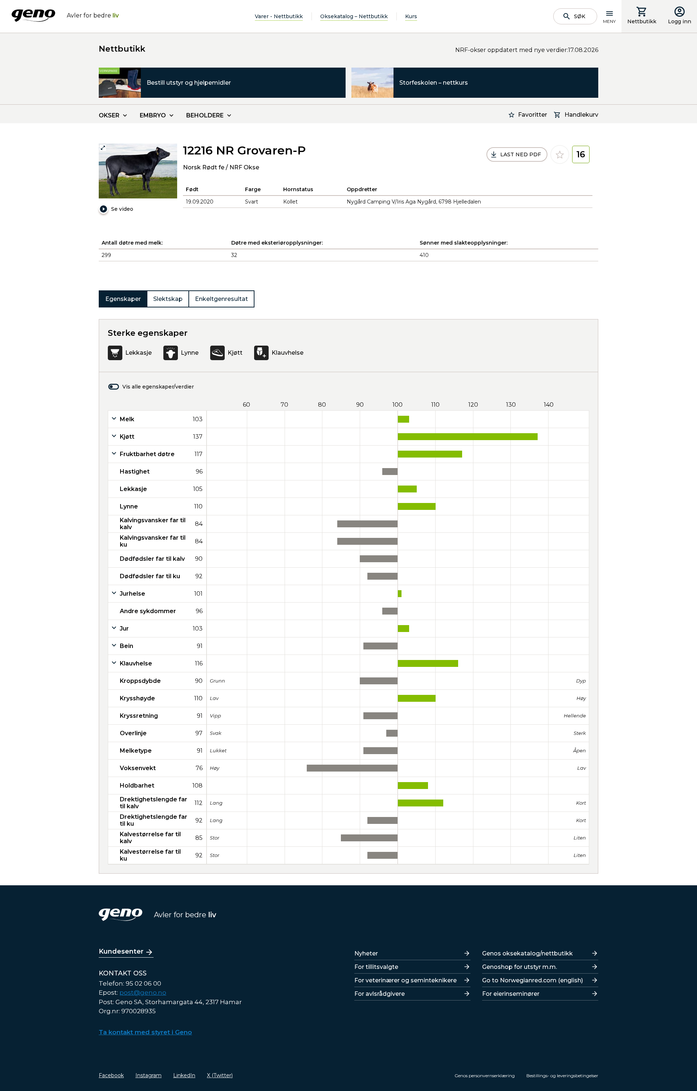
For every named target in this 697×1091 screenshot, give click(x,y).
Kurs (411, 16)
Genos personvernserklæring (485, 1075)
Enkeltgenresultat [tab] (221, 298)
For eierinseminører (510, 993)
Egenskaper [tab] (123, 298)
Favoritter (532, 114)
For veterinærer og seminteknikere (405, 980)
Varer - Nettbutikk (279, 16)
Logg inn (679, 21)
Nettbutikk (641, 21)
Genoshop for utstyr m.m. (519, 966)
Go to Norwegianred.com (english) (532, 980)
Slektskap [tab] (168, 298)
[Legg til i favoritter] (559, 154)
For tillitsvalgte (376, 966)
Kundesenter (121, 951)
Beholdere (205, 115)
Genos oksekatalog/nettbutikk (527, 953)
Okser (109, 115)
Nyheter (366, 953)
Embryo (153, 115)
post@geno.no (142, 992)
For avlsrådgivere (379, 993)
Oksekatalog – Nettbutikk (354, 16)
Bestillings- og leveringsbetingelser (562, 1075)
